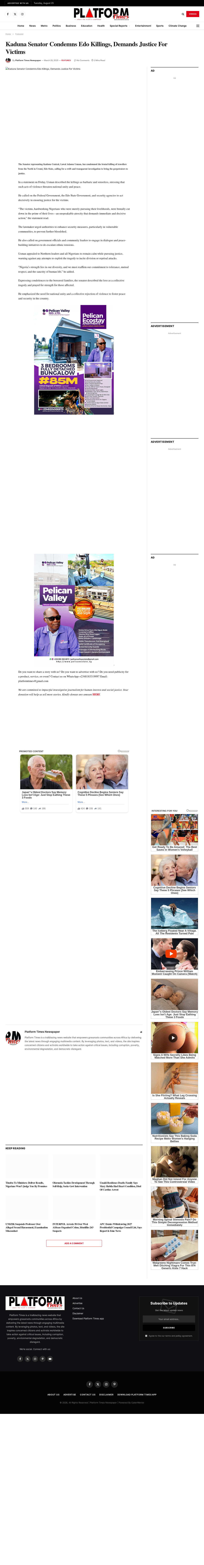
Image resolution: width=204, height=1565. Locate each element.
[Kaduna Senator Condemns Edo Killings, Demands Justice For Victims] (74, 112)
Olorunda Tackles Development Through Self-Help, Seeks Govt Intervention (74, 1184)
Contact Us (78, 1308)
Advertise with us (18, 3)
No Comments (83, 60)
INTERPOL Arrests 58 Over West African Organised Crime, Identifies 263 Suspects (73, 1227)
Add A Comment (74, 1243)
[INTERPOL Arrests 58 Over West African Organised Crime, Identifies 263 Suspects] (74, 1207)
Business (71, 25)
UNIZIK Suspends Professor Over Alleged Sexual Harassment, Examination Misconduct (27, 1227)
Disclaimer (78, 1313)
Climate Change (178, 25)
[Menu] (197, 25)
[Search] (183, 14)
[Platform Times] (102, 14)
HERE (96, 694)
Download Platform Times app (88, 1318)
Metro (44, 25)
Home (21, 25)
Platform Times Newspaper (28, 60)
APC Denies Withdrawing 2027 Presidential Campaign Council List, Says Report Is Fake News (121, 1227)
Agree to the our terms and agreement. (170, 1336)
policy (178, 1336)
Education (86, 25)
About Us (77, 1298)
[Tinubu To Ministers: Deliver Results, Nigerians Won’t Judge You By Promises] (27, 1166)
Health (101, 25)
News (32, 25)
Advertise (77, 1303)
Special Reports (118, 25)
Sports (160, 25)
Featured (66, 60)
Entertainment (143, 25)
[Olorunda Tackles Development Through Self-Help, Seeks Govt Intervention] (74, 1166)
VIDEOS (193, 14)
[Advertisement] (74, 450)
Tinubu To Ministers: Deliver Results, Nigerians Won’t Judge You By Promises (26, 1184)
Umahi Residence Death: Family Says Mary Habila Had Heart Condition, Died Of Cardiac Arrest (120, 1186)
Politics (57, 25)
